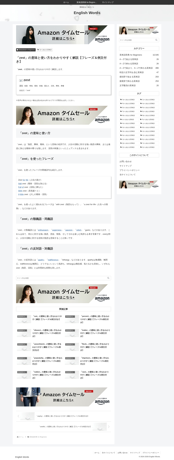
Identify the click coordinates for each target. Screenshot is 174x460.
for (24, 180)
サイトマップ (126, 166)
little (22, 194)
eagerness (56, 230)
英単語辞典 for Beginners (27, 50)
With (20, 191)
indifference (53, 260)
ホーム (96, 453)
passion (68, 230)
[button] (108, 278)
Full (19, 187)
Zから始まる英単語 (45, 50)
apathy (41, 260)
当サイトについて (128, 175)
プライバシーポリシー (130, 170)
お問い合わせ (126, 161)
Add (20, 183)
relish (78, 230)
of (23, 187)
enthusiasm (43, 230)
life (27, 180)
